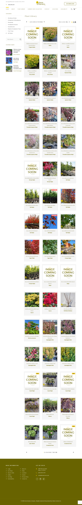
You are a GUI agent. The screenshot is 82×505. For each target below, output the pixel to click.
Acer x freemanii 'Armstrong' (68, 256)
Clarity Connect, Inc (56, 501)
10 (41, 22)
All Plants (10, 33)
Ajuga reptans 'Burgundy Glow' (32, 389)
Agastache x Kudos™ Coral (32, 363)
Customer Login (70, 3)
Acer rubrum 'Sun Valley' (50, 205)
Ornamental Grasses (13, 24)
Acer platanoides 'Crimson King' (32, 178)
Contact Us (24, 478)
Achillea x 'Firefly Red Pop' (50, 309)
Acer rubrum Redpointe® (50, 230)
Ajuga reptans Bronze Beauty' (32, 414)
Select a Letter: (62, 21)
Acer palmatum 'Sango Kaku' (68, 98)
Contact (47, 9)
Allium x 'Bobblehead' (68, 441)
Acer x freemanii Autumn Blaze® (32, 281)
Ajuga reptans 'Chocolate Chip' (50, 389)
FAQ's (23, 470)
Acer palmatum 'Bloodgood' (32, 98)
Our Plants (10, 470)
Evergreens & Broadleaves (14, 20)
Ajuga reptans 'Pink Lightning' (68, 389)
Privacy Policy (25, 476)
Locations (55, 9)
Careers (24, 474)
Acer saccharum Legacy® (50, 256)
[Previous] (27, 22)
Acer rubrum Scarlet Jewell (68, 230)
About (13, 9)
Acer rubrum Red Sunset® (32, 230)
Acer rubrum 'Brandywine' (68, 178)
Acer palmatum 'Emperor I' (50, 98)
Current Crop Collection (35, 9)
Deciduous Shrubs (12, 18)
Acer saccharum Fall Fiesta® (32, 256)
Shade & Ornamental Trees (14, 28)
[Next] (44, 22)
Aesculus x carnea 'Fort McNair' (32, 336)
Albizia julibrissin (50, 414)
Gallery (9, 474)
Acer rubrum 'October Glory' (32, 205)
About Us (24, 468)
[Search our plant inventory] (72, 9)
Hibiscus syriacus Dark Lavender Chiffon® (17, 51)
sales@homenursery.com (43, 475)
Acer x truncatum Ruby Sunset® (68, 281)
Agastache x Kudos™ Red (50, 363)
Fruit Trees (10, 31)
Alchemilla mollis (32, 441)
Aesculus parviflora (68, 309)
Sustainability (11, 478)
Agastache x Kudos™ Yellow (68, 363)
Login (9, 468)
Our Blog (10, 476)
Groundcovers (11, 26)
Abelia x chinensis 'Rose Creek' (50, 43)
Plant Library (21, 9)
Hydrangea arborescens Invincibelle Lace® (17, 67)
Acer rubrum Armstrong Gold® (68, 205)
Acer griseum (68, 71)
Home (7, 9)
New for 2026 (11, 472)
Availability (64, 9)
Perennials (10, 22)
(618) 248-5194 (11, 4)
